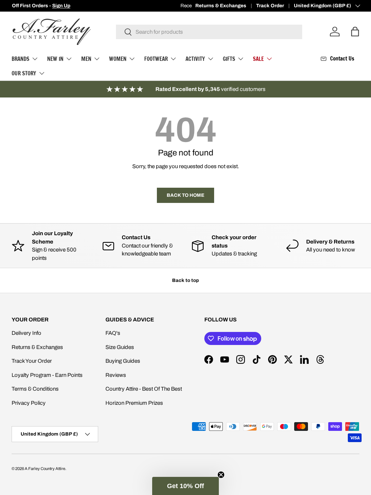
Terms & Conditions (35, 389)
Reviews (115, 375)
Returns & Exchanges (220, 5)
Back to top (185, 280)
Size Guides (119, 347)
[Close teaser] (221, 474)
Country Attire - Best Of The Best (143, 389)
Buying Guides (122, 361)
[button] (185, 486)
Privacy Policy (29, 403)
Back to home (185, 195)
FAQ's (112, 333)
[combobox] (209, 32)
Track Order (270, 5)
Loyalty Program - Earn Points (47, 375)
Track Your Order (32, 361)
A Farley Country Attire (45, 468)
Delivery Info (26, 333)
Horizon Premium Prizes (134, 403)
